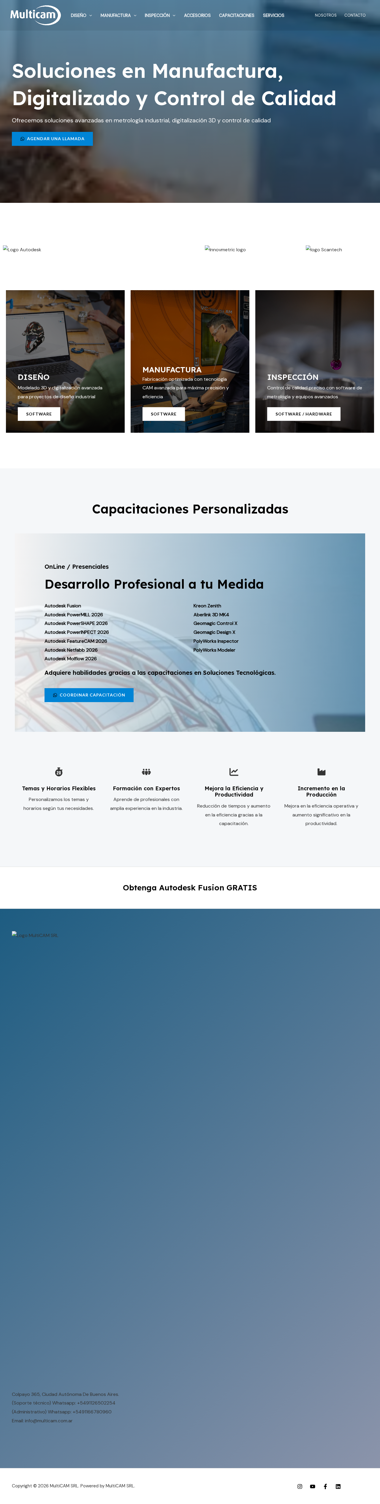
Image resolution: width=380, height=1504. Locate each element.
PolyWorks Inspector (216, 641)
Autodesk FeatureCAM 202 (74, 641)
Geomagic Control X (216, 623)
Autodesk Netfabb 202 (70, 650)
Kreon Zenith (207, 606)
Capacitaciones (236, 15)
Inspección (157, 15)
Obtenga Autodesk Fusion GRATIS (190, 887)
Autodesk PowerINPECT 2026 (77, 632)
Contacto (355, 15)
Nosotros (326, 15)
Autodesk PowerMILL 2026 (74, 615)
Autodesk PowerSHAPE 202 (75, 623)
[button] (89, 15)
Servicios (273, 15)
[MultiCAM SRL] (35, 15)
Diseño (78, 15)
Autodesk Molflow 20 (68, 658)
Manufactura (116, 15)
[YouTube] (312, 1486)
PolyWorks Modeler (214, 650)
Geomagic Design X (214, 632)
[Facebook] (325, 1486)
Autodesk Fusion (63, 606)
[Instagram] (300, 1486)
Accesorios (197, 15)
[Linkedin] (338, 1486)
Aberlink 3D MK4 (211, 615)
